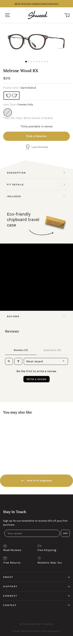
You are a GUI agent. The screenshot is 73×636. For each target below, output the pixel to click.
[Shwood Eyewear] (37, 15)
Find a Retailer (36, 136)
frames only (7, 112)
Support (10, 586)
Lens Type (18, 104)
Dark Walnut (11, 95)
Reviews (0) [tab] (21, 350)
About (8, 577)
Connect (10, 596)
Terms (16, 631)
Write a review (37, 379)
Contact (10, 605)
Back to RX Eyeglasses (39, 480)
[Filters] (18, 361)
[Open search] (9, 361)
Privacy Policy (31, 631)
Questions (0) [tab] (52, 350)
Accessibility (52, 631)
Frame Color (19, 87)
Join (65, 533)
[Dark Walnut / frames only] (25, 434)
